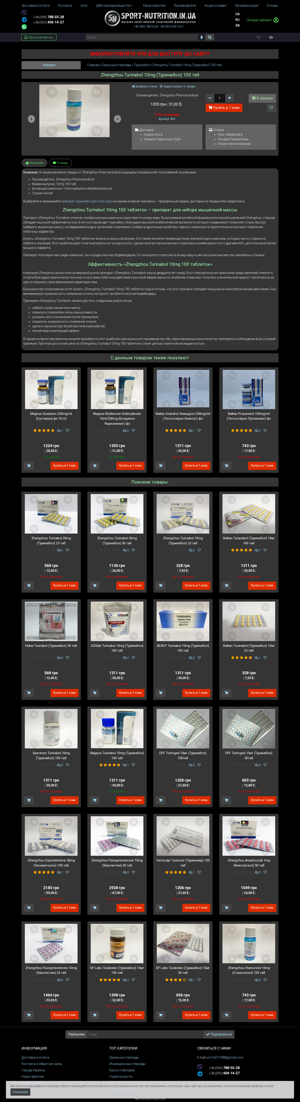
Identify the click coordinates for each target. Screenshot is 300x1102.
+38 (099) (48, 17)
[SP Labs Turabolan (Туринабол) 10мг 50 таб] (183, 943)
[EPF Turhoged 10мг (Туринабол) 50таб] (248, 728)
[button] (31, 118)
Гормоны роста (120, 1076)
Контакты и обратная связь (42, 1064)
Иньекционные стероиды (127, 1064)
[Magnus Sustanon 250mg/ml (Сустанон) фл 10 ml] (51, 389)
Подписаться (221, 1034)
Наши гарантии (33, 1076)
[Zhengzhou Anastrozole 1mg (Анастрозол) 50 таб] (248, 836)
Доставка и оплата (35, 1057)
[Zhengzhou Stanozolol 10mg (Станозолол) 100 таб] (248, 943)
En (238, 25)
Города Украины (33, 1070)
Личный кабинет (259, 20)
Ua (237, 14)
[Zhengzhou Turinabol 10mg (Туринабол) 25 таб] (183, 513)
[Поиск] (209, 37)
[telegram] (24, 20)
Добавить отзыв (146, 86)
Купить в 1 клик (226, 108)
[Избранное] (262, 37)
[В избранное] (271, 108)
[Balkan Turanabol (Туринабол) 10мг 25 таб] (248, 621)
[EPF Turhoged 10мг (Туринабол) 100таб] (183, 728)
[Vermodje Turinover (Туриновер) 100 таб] (183, 836)
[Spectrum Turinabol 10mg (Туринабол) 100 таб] (51, 728)
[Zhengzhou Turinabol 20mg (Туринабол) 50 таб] (117, 513)
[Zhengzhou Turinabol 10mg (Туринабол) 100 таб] (74, 110)
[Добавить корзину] (29, 466)
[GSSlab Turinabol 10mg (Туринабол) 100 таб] (117, 621)
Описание (36, 163)
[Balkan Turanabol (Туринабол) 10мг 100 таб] (248, 513)
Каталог (50, 65)
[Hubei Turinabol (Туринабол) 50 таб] (51, 621)
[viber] (24, 13)
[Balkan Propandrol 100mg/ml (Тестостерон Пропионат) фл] (249, 389)
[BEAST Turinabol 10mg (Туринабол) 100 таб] (183, 621)
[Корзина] (273, 37)
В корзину (264, 98)
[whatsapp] (24, 26)
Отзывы (62, 163)
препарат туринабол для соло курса (88, 201)
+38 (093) (48, 22)
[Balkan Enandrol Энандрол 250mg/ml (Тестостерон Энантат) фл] (183, 388)
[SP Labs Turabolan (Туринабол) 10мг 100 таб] (117, 943)
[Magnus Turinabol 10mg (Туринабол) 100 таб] (117, 728)
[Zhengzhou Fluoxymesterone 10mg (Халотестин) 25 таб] (51, 943)
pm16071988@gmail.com (225, 1057)
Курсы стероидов (122, 1070)
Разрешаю (20, 1092)
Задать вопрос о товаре (179, 86)
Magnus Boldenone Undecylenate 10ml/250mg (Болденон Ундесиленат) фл (117, 419)
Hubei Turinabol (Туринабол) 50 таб (51, 646)
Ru (237, 20)
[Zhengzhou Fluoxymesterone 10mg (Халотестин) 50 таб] (117, 836)
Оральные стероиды (124, 1057)
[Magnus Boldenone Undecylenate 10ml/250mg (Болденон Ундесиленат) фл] (117, 389)
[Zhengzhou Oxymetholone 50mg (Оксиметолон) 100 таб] (51, 836)
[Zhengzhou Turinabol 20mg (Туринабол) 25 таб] (51, 513)
